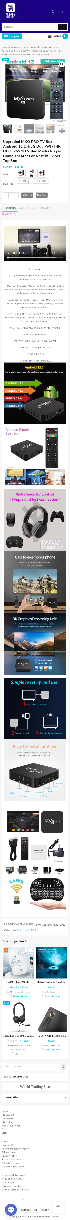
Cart (4, 1129)
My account (8, 1114)
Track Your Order (11, 1125)
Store (5, 1132)
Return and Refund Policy (15, 1148)
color (5, 174)
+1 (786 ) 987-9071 (13, 1179)
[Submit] (62, 27)
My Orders (7, 1122)
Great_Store (55, 992)
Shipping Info (9, 1152)
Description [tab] (10, 208)
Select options (20, 996)
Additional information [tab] (35, 208)
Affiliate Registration (13, 1166)
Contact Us (8, 1145)
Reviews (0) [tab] (9, 214)
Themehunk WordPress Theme (42, 1216)
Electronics (15, 47)
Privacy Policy (9, 1155)
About (5, 1141)
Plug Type (8, 183)
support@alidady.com (13, 1175)
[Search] (63, 1066)
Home (5, 47)
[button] (62, 64)
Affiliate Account (11, 1163)
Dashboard (7, 1118)
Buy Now (41, 195)
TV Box (26, 47)
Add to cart (27, 195)
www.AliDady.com (39, 1209)
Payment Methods (12, 1159)
